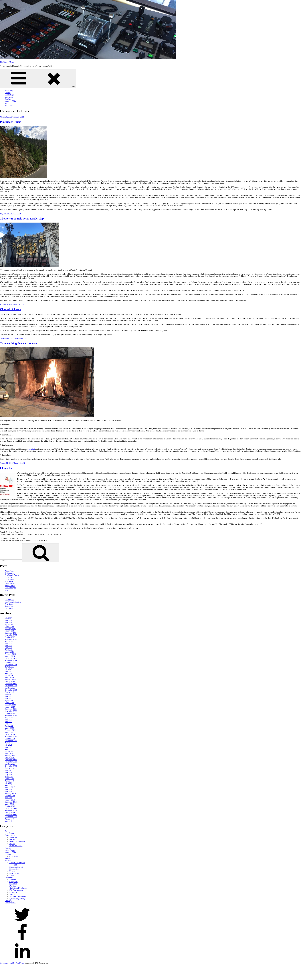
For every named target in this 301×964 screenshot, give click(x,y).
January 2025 (10, 656)
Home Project (10, 579)
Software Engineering (17, 896)
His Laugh (9, 608)
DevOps (8, 99)
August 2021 (9, 743)
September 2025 (11, 639)
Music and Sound (15, 846)
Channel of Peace (10, 309)
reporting (31, 449)
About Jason (9, 105)
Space (11, 875)
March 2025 (9, 652)
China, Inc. (6, 467)
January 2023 (10, 707)
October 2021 (10, 739)
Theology (8, 901)
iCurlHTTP (9, 581)
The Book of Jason (7, 62)
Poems (11, 833)
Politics (7, 858)
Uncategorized (10, 903)
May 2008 (8, 821)
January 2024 (10, 682)
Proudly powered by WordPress (12, 963)
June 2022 (8, 722)
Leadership (9, 97)
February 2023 (10, 705)
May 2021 (8, 749)
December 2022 (11, 709)
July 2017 (8, 783)
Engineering (13, 869)
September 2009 (11, 810)
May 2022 (8, 724)
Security (12, 894)
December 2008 (11, 815)
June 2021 (8, 747)
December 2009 (11, 808)
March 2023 (9, 703)
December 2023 (11, 684)
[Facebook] (22, 941)
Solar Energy (14, 873)
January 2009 (10, 813)
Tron (6, 590)
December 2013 (11, 802)
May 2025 (8, 648)
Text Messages (10, 588)
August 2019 (9, 781)
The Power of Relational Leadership (22, 218)
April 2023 (9, 701)
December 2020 (11, 760)
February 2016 (10, 794)
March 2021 (9, 753)
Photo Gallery (10, 586)
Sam (6, 103)
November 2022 (11, 711)
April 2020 (9, 777)
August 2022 (9, 717)
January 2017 (10, 787)
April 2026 (9, 624)
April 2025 (9, 650)
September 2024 (11, 665)
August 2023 (9, 692)
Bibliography (9, 573)
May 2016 (8, 791)
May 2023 (8, 698)
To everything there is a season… (20, 343)
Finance (8, 848)
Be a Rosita (9, 604)
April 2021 (9, 751)
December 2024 (11, 658)
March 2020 (9, 779)
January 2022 (10, 732)
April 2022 (9, 726)
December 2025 (11, 633)
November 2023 (11, 686)
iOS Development (16, 890)
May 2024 (8, 673)
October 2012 (10, 806)
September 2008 (11, 817)
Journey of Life (10, 101)
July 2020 (8, 770)
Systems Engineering (17, 899)
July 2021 (8, 745)
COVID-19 (13, 856)
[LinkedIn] (22, 959)
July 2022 (8, 720)
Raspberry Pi (14, 892)
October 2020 (10, 764)
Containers (13, 884)
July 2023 (8, 694)
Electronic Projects (16, 867)
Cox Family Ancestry (13, 575)
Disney (12, 839)
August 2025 (9, 641)
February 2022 (10, 730)
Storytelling (9, 606)
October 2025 (10, 637)
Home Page (9, 91)
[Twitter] (22, 923)
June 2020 (8, 772)
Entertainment (10, 835)
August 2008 (9, 819)
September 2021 (11, 741)
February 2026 (10, 629)
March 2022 (9, 728)
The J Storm (9, 600)
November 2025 (11, 635)
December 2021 (11, 734)
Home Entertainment (17, 842)
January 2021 (10, 758)
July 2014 (8, 798)
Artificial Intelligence (17, 863)
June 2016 (8, 789)
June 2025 (8, 646)
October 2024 (10, 663)
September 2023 (11, 690)
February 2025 (10, 654)
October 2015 (10, 796)
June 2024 (8, 671)
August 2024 (9, 667)
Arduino (12, 880)
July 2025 (8, 644)
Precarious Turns (10, 121)
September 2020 (11, 766)
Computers (13, 882)
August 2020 (9, 768)
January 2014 (10, 800)
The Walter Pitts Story (13, 602)
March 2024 (9, 677)
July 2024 (8, 669)
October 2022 (10, 713)
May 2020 (8, 774)
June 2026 (8, 620)
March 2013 (9, 804)
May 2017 (8, 785)
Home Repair (10, 850)
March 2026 (9, 627)
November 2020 (11, 762)
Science (7, 93)
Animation (13, 837)
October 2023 (10, 688)
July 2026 (8, 618)
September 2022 (11, 715)
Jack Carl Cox (10, 584)
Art (6, 831)
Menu (73, 86)
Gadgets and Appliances (18, 888)
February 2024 (10, 679)
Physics (12, 871)
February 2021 (10, 755)
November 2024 (11, 660)
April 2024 (9, 675)
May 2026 (8, 622)
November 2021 (11, 736)
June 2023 (8, 696)
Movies (12, 844)
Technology (9, 95)
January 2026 (10, 631)
